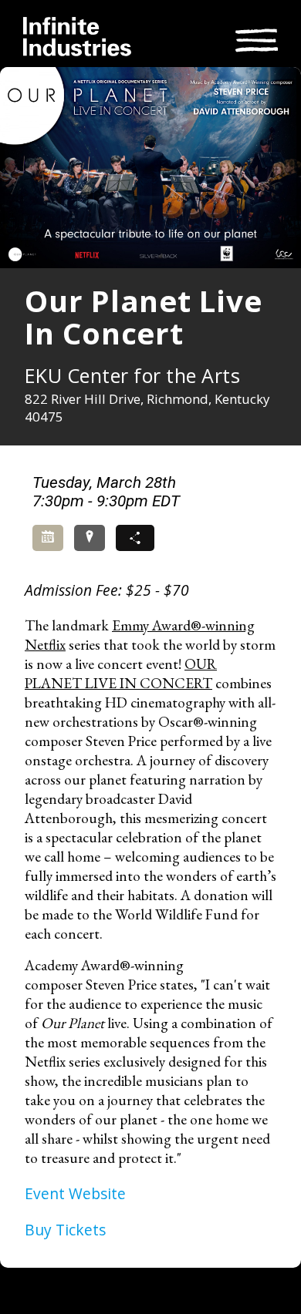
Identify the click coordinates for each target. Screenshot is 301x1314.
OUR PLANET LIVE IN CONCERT (121, 673)
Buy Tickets (65, 1229)
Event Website (75, 1193)
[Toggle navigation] (256, 38)
